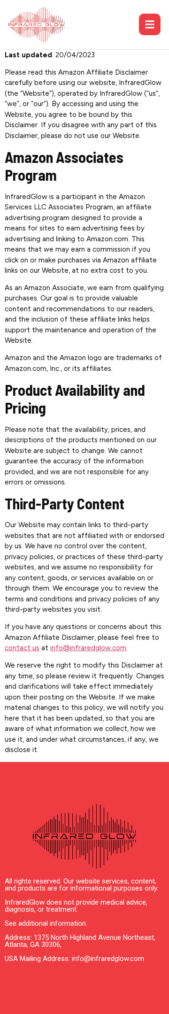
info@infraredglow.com (88, 648)
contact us (22, 648)
